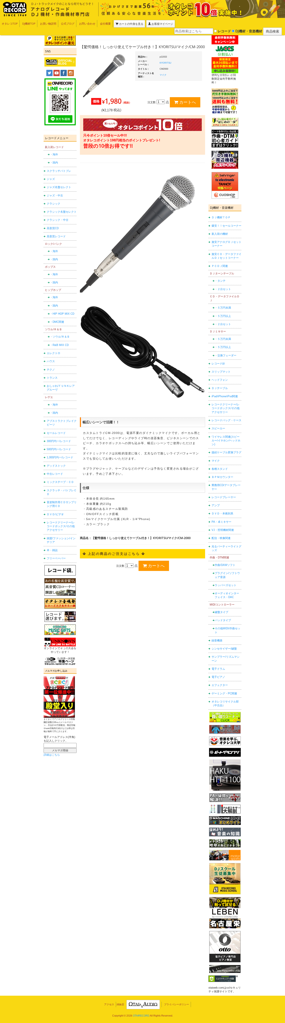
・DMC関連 (57, 321)
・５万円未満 (223, 307)
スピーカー (218, 428)
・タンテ (220, 280)
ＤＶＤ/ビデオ (55, 514)
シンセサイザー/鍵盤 (224, 648)
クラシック (53, 203)
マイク (216, 460)
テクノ (51, 369)
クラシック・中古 (57, 219)
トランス (52, 377)
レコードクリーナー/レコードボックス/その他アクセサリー (61, 526)
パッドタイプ (223, 620)
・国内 (54, 162)
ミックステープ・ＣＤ (60, 482)
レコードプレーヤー (224, 497)
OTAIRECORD (141, 1015)
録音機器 (217, 640)
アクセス (109, 1004)
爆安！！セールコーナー (226, 225)
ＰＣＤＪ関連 (220, 266)
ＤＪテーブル (220, 388)
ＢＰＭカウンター (222, 477)
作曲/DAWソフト (225, 565)
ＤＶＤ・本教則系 (222, 513)
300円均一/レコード (59, 441)
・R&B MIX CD (59, 345)
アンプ (216, 505)
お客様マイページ (162, 24)
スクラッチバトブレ (59, 170)
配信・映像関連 (221, 538)
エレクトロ (53, 353)
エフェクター (220, 685)
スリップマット (221, 371)
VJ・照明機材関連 (223, 530)
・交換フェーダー (225, 355)
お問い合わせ (87, 23)
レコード (224, 31)
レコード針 (218, 363)
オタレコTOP (10, 23)
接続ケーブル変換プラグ (226, 452)
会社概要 (105, 23)
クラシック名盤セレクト (62, 211)
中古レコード (55, 473)
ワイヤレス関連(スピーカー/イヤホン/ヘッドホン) (226, 440)
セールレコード (56, 433)
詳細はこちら (52, 754)
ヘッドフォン (220, 379)
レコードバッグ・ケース (226, 420)
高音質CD (53, 228)
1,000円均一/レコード (60, 457)
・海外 (54, 154)
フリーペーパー (56, 558)
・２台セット (223, 289)
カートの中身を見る (130, 24)
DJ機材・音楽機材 (248, 31)
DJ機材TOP (28, 23)
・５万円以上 (223, 316)
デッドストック (56, 465)
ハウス (51, 361)
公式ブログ (67, 23)
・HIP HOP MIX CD (62, 313)
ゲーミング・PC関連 (224, 693)
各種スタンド (220, 468)
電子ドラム (218, 668)
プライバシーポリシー (176, 1004)
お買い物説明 (48, 23)
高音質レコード (56, 236)
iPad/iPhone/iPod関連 (225, 396)
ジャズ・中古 (55, 195)
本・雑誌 (52, 550)
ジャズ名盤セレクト (59, 187)
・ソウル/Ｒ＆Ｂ (60, 336)
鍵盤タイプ (221, 612)
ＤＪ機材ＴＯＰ (221, 217)
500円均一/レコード (59, 449)
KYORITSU (165, 63)
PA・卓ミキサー (221, 521)
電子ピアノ (218, 677)
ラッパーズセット (225, 585)
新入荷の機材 (220, 233)
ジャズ (51, 179)
